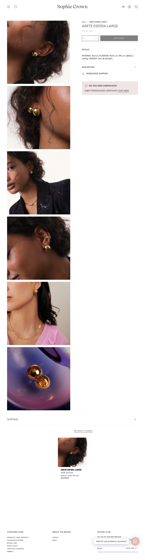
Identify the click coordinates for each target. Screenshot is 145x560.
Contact (55, 537)
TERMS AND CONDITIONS (15, 549)
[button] (15, 6)
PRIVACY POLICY (12, 546)
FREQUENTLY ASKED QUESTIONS (17, 537)
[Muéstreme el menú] (8, 6)
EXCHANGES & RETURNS (15, 540)
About (54, 540)
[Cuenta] (129, 6)
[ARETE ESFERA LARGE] (72, 452)
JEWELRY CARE (12, 543)
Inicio (84, 22)
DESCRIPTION (88, 67)
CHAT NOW (123, 90)
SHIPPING (12, 419)
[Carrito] (136, 6)
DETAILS (85, 49)
